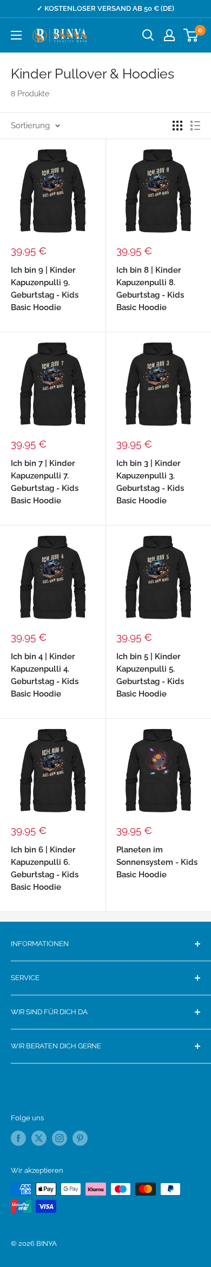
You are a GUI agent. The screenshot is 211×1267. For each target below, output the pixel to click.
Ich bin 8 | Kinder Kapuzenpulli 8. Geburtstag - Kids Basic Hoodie (150, 289)
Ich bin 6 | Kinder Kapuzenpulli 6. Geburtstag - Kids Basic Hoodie (44, 868)
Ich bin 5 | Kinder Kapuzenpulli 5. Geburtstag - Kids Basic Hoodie (150, 675)
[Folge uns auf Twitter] (39, 1138)
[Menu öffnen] (16, 35)
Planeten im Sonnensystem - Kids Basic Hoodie (156, 862)
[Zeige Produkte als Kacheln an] (177, 125)
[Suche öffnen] (148, 35)
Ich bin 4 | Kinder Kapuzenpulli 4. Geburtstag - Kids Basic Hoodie (44, 675)
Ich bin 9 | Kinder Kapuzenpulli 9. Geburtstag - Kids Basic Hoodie (44, 289)
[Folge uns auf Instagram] (59, 1138)
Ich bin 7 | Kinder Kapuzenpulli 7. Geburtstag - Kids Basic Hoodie (44, 482)
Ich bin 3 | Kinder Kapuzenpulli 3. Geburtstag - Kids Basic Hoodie (150, 482)
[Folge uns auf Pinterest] (80, 1138)
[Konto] (169, 35)
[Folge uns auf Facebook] (18, 1138)
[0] (191, 35)
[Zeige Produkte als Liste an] (195, 125)
